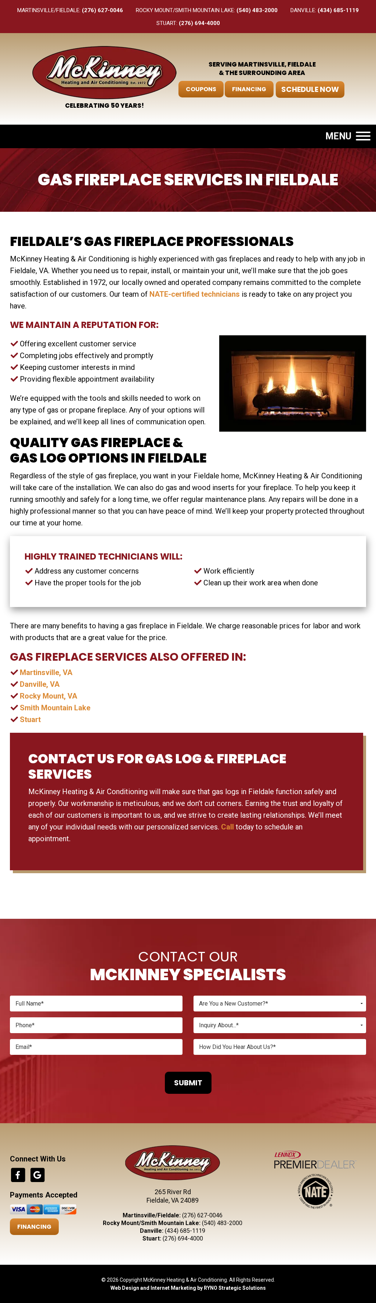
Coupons (201, 89)
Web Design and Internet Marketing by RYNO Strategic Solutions (188, 1288)
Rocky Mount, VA (48, 696)
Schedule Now (310, 89)
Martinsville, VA (46, 672)
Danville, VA (39, 684)
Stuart (30, 719)
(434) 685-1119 (338, 10)
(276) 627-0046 (102, 10)
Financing (249, 89)
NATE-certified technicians (194, 294)
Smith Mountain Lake (55, 707)
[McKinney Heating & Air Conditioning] (104, 72)
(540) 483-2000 (257, 10)
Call (227, 826)
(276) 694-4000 (199, 23)
